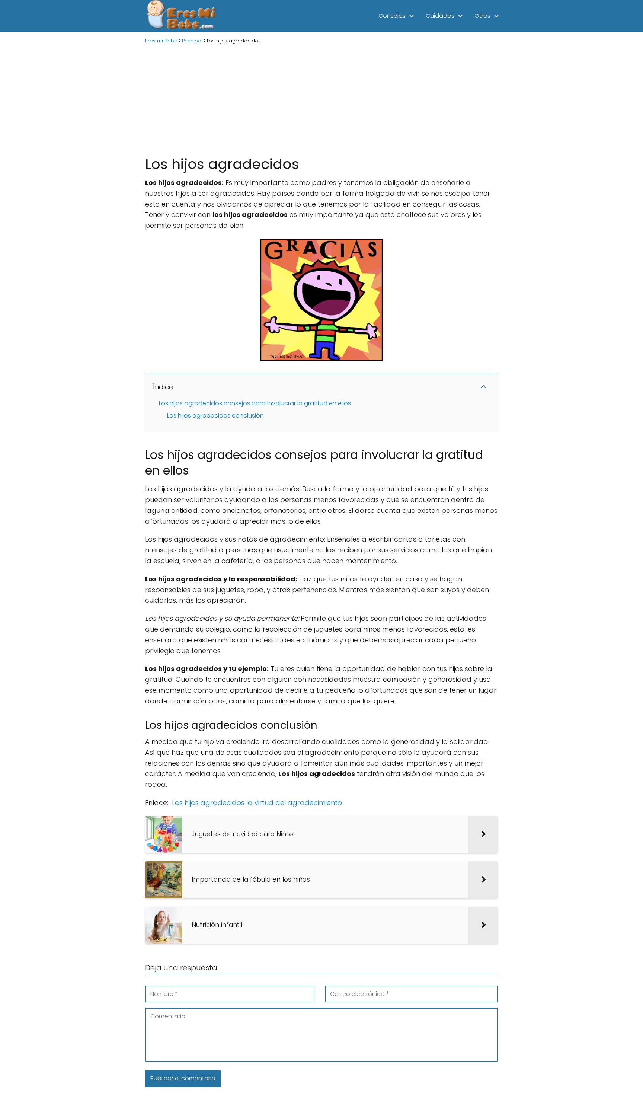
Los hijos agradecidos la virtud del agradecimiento (257, 802)
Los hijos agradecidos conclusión (215, 415)
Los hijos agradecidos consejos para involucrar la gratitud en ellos (255, 403)
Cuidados (440, 16)
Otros (482, 16)
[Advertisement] (321, 99)
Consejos (392, 16)
